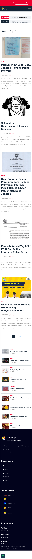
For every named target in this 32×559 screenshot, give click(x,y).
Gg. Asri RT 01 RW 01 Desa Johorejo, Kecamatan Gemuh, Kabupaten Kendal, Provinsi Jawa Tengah (16, 445)
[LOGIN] (13, 3)
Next (20, 336)
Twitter (6, 469)
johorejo (12, 75)
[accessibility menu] (3, 556)
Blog (6, 480)
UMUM (3, 120)
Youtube (7, 476)
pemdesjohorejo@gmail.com (10, 451)
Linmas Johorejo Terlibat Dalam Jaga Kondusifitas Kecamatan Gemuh (20, 22)
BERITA (3, 61)
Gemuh (9, 513)
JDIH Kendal (10, 508)
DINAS (11, 349)
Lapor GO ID (11, 495)
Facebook (6, 466)
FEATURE (12, 386)
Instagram (7, 473)
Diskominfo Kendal (12, 503)
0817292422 (6, 449)
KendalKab (10, 499)
